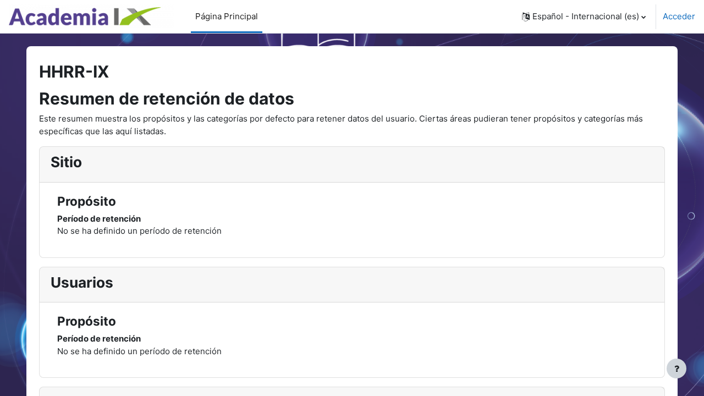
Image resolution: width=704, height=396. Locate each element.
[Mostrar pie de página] (676, 368)
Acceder (679, 16)
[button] (583, 16)
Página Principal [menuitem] (226, 16)
